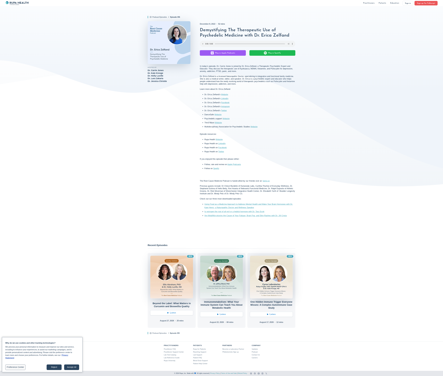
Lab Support (197, 355)
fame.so (266, 181)
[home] (16, 3)
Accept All (71, 367)
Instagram (225, 106)
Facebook (225, 102)
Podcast (255, 352)
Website (224, 94)
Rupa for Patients (199, 349)
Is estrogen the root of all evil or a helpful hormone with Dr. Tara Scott (234, 211)
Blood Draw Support (200, 360)
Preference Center (15, 367)
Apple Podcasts (234, 164)
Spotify (216, 168)
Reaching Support (199, 352)
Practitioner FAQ (170, 349)
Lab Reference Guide (172, 358)
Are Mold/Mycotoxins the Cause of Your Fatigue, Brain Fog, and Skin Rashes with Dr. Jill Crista (245, 216)
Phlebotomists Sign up (230, 352)
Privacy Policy (215, 373)
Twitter (224, 110)
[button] (369, 3)
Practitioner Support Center (174, 352)
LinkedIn (224, 98)
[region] (42, 354)
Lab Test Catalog (170, 355)
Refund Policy (242, 373)
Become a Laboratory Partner (233, 349)
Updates (255, 349)
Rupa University (169, 360)
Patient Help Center (200, 363)
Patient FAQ (197, 358)
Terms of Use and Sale (228, 373)
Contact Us (256, 355)
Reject (54, 367)
